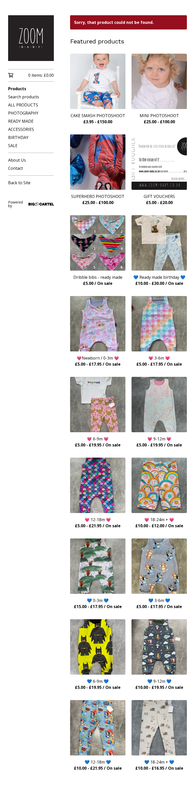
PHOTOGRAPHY (23, 113)
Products (17, 88)
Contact (15, 168)
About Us (17, 160)
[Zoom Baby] (31, 38)
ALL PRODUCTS (23, 105)
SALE (13, 145)
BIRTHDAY (18, 137)
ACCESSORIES (21, 129)
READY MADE (21, 121)
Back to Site (19, 182)
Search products (23, 97)
